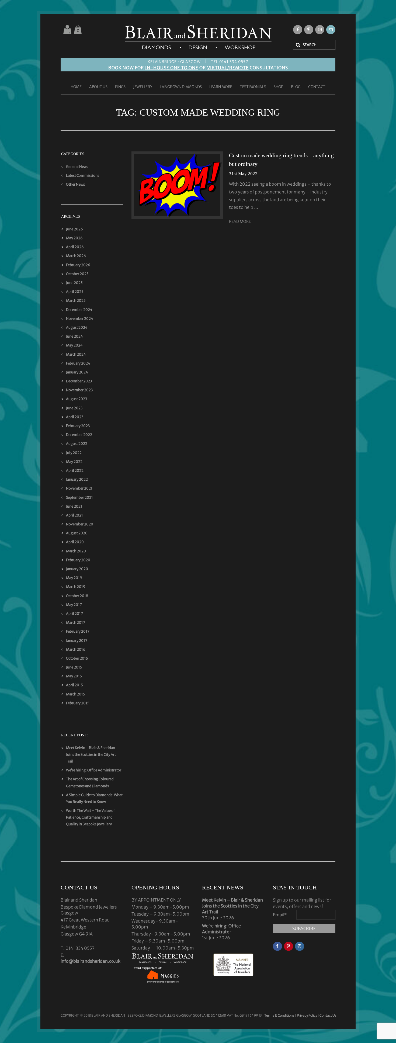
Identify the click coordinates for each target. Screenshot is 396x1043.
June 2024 (74, 336)
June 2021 (74, 506)
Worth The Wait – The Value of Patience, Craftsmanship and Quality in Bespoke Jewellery (90, 817)
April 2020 (75, 542)
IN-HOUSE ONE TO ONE (171, 67)
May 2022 (74, 461)
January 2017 (76, 640)
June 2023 (74, 408)
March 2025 (76, 300)
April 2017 (74, 613)
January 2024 (77, 372)
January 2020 (77, 569)
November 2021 (79, 488)
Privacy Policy (307, 1015)
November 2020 (79, 524)
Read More (240, 221)
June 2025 (74, 282)
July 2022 (74, 453)
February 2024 (78, 363)
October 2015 (77, 658)
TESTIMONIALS (253, 87)
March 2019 (75, 586)
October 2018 (77, 596)
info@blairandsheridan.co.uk (90, 961)
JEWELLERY (142, 87)
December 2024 (79, 309)
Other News (75, 184)
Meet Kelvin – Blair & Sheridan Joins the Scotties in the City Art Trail (91, 755)
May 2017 (74, 604)
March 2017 (75, 622)
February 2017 (77, 631)
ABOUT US (98, 87)
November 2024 (79, 318)
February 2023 (78, 426)
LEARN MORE (220, 87)
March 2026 (76, 256)
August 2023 (76, 399)
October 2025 (77, 274)
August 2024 (77, 327)
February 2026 (78, 265)
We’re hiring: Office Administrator (93, 770)
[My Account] (67, 29)
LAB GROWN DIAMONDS (181, 87)
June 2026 (74, 229)
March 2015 (75, 694)
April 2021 (74, 515)
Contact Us (327, 1015)
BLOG (296, 87)
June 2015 (74, 667)
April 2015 (74, 685)
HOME (76, 87)
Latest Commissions (82, 175)
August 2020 (77, 533)
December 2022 (79, 434)
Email (280, 914)
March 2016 (75, 649)
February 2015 (77, 703)
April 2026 (75, 247)
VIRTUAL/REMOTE (228, 67)
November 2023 (79, 390)
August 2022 (76, 443)
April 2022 (75, 470)
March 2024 (76, 354)
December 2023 (79, 381)
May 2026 (74, 238)
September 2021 (79, 497)
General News (77, 166)
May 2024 (74, 345)
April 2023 (74, 417)
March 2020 (76, 551)
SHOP (278, 87)
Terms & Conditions (279, 1015)
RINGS (120, 87)
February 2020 (78, 560)
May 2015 (74, 676)
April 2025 (75, 291)
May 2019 (74, 578)
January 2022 (77, 479)
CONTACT (316, 87)
